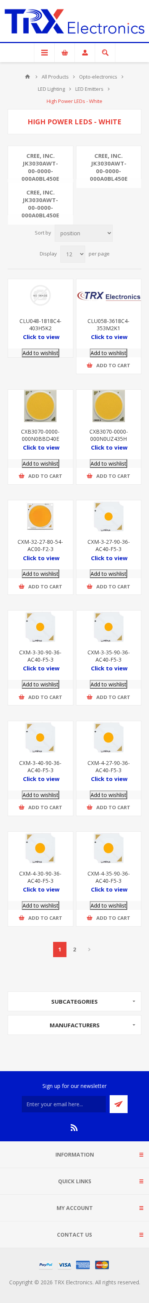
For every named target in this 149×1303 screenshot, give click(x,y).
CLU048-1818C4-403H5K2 (40, 324)
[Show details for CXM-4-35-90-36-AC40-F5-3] (108, 848)
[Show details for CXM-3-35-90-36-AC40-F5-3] (108, 627)
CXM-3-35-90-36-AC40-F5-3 (108, 656)
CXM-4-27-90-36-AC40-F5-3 (108, 766)
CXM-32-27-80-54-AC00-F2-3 (40, 545)
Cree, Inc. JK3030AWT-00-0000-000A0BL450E (40, 167)
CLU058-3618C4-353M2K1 (108, 324)
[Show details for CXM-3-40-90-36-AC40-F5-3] (40, 737)
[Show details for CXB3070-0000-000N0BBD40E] (40, 406)
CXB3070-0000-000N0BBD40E (40, 435)
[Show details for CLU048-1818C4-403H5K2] (40, 295)
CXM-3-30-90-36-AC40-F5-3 (40, 656)
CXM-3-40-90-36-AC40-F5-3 (40, 766)
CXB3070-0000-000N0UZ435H (108, 435)
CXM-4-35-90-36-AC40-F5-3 (108, 877)
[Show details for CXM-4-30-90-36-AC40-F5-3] (40, 848)
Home (27, 77)
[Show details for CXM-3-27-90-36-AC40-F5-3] (108, 516)
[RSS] (74, 1127)
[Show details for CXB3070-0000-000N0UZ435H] (108, 406)
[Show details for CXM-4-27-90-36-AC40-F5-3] (108, 737)
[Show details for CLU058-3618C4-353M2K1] (108, 295)
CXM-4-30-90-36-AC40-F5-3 (40, 877)
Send (119, 1104)
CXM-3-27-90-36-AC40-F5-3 (108, 545)
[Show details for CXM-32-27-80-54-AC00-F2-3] (40, 516)
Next (89, 949)
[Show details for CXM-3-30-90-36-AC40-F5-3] (40, 627)
